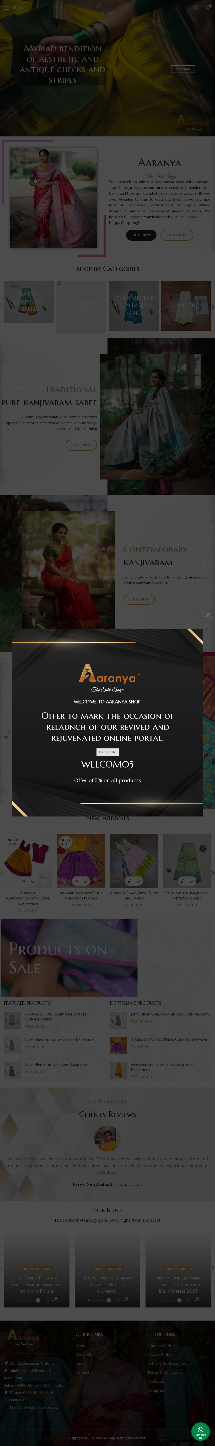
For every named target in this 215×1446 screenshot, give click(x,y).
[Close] (208, 614)
